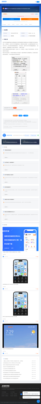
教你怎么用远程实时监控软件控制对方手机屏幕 (10, 316)
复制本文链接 (34, 135)
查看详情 (6, 157)
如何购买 (3, 395)
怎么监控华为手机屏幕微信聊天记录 (9, 368)
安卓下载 (10, 126)
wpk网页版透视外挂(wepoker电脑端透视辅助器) (30, 142)
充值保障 (15, 393)
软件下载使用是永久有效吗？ (9, 174)
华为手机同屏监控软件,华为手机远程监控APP (10, 378)
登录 (38, 1)
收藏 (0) (15, 115)
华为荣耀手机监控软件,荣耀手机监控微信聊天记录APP (12, 374)
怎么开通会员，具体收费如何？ (9, 162)
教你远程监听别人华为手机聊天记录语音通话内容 (11, 372)
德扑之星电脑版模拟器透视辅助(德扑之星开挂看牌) (11, 142)
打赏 (21, 115)
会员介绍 (6, 393)
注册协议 (6, 395)
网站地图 (26, 402)
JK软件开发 (9, 135)
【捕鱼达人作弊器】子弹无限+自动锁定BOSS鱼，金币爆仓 (13, 360)
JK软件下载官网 (6, 126)
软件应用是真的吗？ (8, 187)
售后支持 (11, 395)
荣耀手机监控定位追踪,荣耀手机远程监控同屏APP (11, 376)
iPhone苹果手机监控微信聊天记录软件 (9, 370)
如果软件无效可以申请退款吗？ (9, 199)
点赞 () (26, 115)
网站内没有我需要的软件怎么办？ (10, 211)
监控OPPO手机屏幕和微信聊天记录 (8, 348)
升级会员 (30, 19)
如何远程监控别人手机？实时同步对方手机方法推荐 (10, 284)
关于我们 (11, 393)
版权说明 (15, 395)
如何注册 (3, 393)
